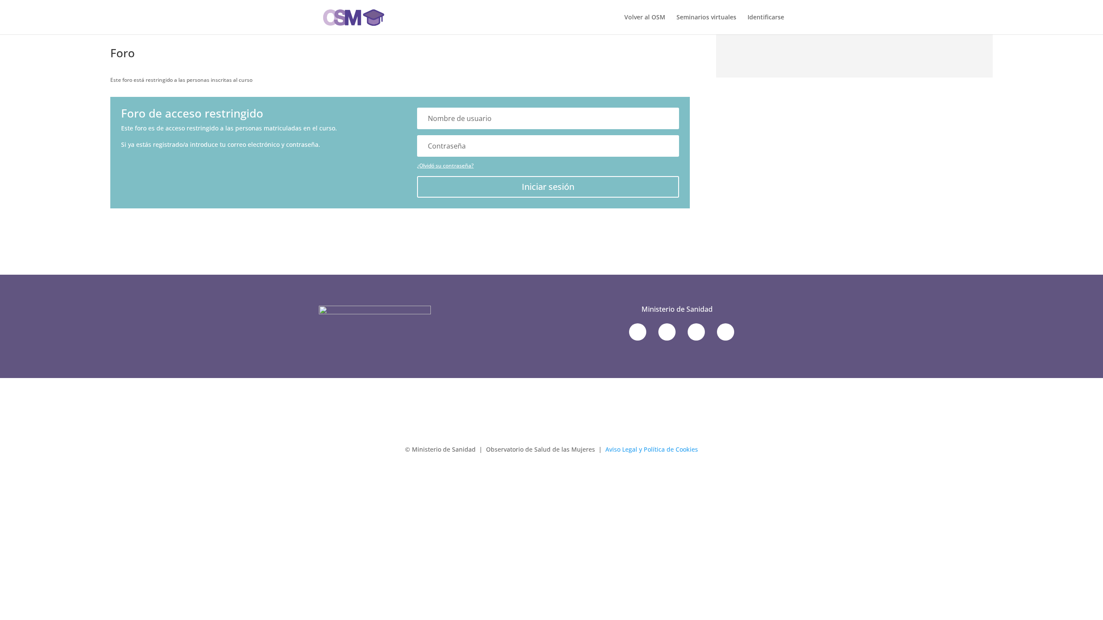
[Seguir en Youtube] (696, 332)
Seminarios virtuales (706, 17)
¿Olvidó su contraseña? (445, 165)
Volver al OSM (644, 17)
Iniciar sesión (548, 186)
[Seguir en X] (637, 332)
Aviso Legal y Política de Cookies (651, 449)
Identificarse (766, 17)
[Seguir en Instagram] (725, 332)
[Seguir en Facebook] (667, 332)
